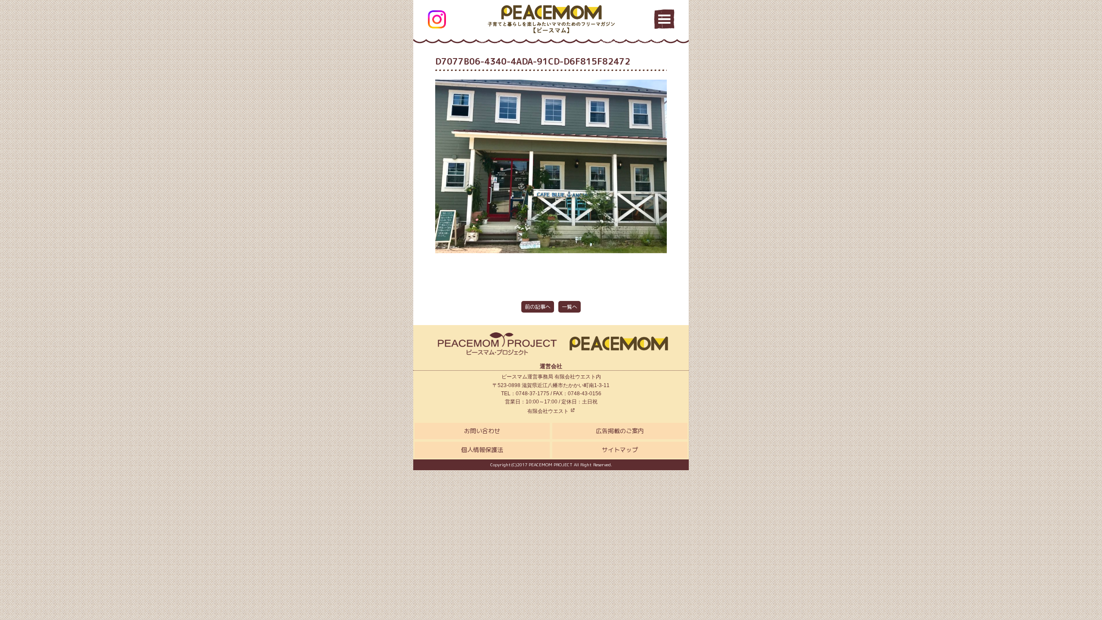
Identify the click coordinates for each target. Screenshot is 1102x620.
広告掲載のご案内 (620, 431)
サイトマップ (620, 450)
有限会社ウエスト (548, 411)
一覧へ (569, 306)
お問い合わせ (482, 431)
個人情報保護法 (482, 450)
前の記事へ (538, 306)
